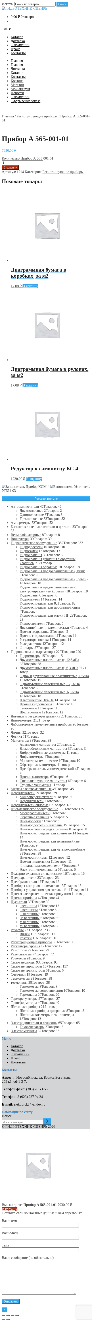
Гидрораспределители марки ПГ (44, 615)
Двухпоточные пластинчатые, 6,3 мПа (49, 668)
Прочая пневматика (35, 861)
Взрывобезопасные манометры (43, 748)
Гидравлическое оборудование (34, 543)
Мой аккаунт (20, 89)
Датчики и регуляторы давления (35, 716)
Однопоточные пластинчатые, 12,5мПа (50, 684)
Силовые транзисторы (28, 970)
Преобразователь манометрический (47, 769)
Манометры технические (39, 761)
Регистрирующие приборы (37, 116)
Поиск (62, 4)
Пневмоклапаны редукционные (44, 829)
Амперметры (21, 523)
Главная (17, 61)
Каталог (17, 37)
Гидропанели (30, 599)
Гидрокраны (29, 595)
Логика (16, 736)
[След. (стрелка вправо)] (8, 1319)
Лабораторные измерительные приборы (41, 724)
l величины (28, 906)
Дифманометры (32, 756)
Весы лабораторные (26, 535)
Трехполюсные (31, 519)
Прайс (15, 49)
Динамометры (21, 720)
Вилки (25, 934)
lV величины (30, 918)
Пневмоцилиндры (34, 857)
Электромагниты (24, 1031)
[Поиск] (47, 1121)
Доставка (18, 41)
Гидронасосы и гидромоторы (33, 652)
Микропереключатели (36, 797)
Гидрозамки (29, 551)
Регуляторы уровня (25, 946)
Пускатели (19, 902)
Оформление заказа (25, 101)
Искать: (7, 4)
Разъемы (17, 930)
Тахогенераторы (32, 1027)
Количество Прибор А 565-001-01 (27, 158)
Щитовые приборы (25, 1007)
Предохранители (23, 877)
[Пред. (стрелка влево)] (3, 1319)
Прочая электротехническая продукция (41, 894)
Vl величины (30, 926)
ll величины (29, 910)
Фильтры (26, 648)
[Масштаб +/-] (17, 1315)
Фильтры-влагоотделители (40, 865)
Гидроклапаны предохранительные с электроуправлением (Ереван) (48, 589)
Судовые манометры (35, 785)
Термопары (28, 994)
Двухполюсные (31, 510)
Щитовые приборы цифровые (42, 1011)
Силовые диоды (23, 962)
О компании (20, 45)
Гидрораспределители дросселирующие (50, 607)
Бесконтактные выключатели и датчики (41, 527)
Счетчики (18, 974)
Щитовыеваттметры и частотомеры (47, 1015)
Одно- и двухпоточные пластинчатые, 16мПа (54, 676)
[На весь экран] (12, 1315)
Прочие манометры (34, 777)
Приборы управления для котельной (38, 890)
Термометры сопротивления (41, 990)
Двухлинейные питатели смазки (44, 627)
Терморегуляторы (24, 998)
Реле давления (31, 644)
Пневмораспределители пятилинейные (49, 841)
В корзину (10, 167)
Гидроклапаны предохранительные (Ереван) (54, 579)
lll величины (29, 914)
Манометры (20, 740)
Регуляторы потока (34, 640)
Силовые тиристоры (26, 966)
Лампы (16, 732)
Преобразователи (24, 881)
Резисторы (19, 950)
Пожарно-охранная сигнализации (36, 873)
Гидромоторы (30, 656)
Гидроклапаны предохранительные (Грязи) (52, 571)
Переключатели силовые (29, 805)
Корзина (17, 81)
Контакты (18, 53)
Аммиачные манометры (38, 744)
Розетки (26, 938)
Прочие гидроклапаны (37, 635)
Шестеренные (30, 712)
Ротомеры (18, 958)
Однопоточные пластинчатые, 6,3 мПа (49, 692)
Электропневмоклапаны (38, 869)
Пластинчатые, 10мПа (37, 700)
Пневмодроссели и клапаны (41, 825)
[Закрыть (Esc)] (3, 1315)
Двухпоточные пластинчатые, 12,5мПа (49, 660)
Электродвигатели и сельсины (34, 1023)
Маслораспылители (35, 813)
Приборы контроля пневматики (35, 886)
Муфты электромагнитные (31, 789)
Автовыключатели (25, 506)
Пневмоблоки (30, 821)
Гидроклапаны (31, 555)
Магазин (17, 85)
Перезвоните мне (46, 498)
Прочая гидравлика (34, 631)
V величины (29, 922)
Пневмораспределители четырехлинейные (52, 849)
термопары (19, 982)
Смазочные (28, 708)
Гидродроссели (31, 547)
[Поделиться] (8, 1315)
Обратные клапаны (34, 817)
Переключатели (23, 793)
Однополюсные (32, 514)
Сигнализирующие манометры (43, 781)
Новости (17, 93)
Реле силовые (21, 954)
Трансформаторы (24, 1002)
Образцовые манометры (38, 765)
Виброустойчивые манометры (43, 752)
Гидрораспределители (36, 603)
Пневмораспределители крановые (46, 833)
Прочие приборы (24, 898)
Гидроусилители (32, 623)
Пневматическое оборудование (34, 809)
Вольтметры (20, 539)
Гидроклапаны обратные (38, 567)
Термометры (20, 978)
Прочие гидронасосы (36, 704)
